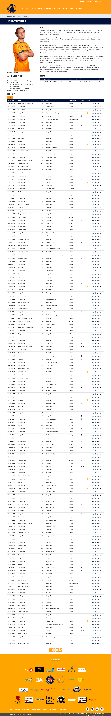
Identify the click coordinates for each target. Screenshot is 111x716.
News (22, 8)
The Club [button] (65, 8)
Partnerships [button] (79, 8)
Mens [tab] (10, 97)
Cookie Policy (21, 714)
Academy (45, 709)
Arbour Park (98, 1)
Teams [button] (27, 8)
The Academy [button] (57, 8)
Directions (25, 709)
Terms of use (12, 714)
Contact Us (62, 709)
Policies (29, 714)
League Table (47, 8)
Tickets (82, 1)
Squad (14, 16)
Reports (17, 709)
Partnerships (36, 709)
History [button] (72, 8)
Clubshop (89, 1)
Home (9, 16)
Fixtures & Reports (37, 8)
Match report (96, 103)
